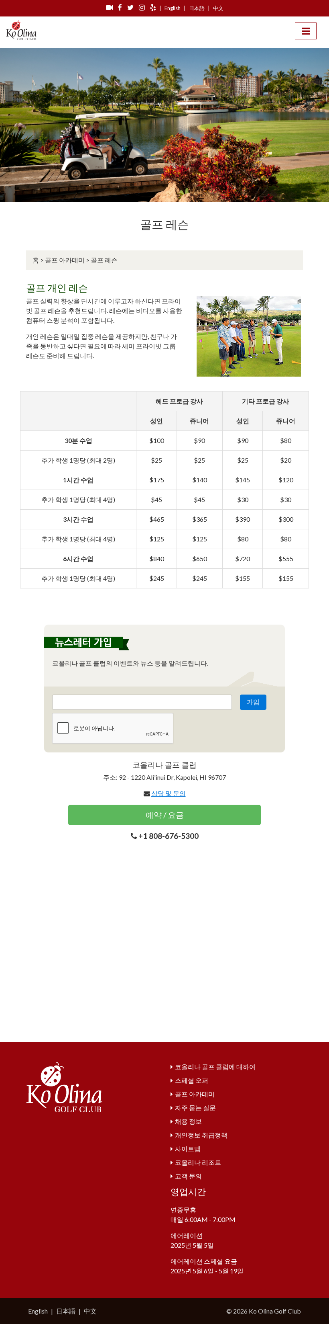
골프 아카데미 (65, 260)
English (172, 8)
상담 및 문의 (168, 793)
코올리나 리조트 (198, 1162)
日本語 (197, 8)
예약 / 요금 (165, 815)
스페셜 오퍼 (191, 1080)
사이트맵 (188, 1148)
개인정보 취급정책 (201, 1135)
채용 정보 (188, 1121)
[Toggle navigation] (306, 31)
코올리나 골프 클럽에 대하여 (215, 1066)
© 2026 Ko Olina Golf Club (263, 1311)
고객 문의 (188, 1176)
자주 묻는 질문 (195, 1107)
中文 (218, 8)
